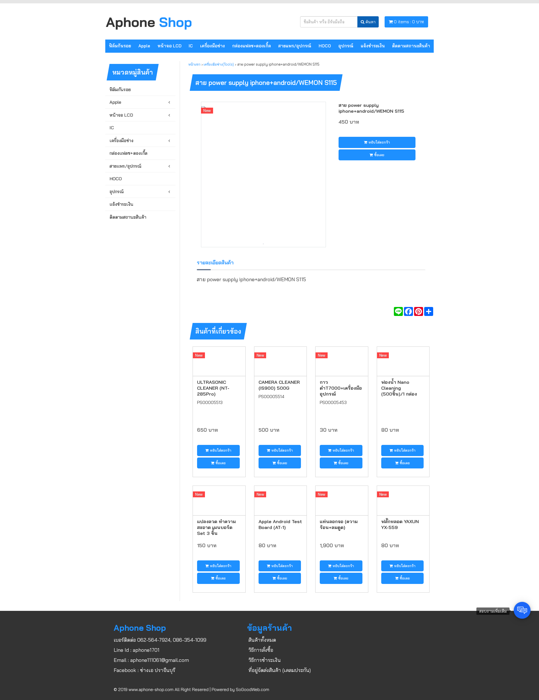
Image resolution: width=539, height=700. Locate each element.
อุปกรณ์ (345, 45)
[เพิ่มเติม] (429, 311)
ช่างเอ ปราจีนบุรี (157, 670)
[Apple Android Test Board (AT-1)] (280, 500)
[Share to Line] (398, 311)
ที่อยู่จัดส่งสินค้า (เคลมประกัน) (279, 670)
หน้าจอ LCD (169, 45)
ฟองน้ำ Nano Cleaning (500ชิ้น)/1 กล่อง (399, 388)
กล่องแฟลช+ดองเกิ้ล (251, 45)
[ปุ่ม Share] (419, 311)
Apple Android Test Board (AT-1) (280, 524)
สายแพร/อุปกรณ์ (294, 45)
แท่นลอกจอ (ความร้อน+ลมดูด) (339, 524)
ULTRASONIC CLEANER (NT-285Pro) (213, 388)
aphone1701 (146, 650)
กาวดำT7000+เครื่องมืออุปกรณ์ (341, 388)
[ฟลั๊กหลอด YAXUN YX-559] (403, 500)
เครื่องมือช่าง (212, 45)
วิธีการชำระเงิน (264, 660)
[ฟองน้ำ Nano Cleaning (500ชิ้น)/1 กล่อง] (403, 361)
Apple (144, 45)
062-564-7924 (153, 640)
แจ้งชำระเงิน (373, 45)
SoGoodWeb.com (252, 689)
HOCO (325, 45)
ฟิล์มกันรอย (120, 45)
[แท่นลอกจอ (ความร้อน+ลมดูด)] (342, 500)
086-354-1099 (189, 640)
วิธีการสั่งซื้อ (260, 650)
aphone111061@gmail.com (159, 660)
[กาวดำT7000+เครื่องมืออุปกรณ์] (342, 361)
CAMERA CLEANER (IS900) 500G (279, 385)
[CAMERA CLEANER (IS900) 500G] (280, 361)
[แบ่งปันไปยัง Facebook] (408, 311)
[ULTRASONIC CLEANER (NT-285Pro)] (219, 361)
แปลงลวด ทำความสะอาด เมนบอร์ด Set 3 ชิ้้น (216, 527)
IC (191, 45)
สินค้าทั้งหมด (262, 640)
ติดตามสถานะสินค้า (411, 45)
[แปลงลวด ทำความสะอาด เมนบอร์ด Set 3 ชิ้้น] (219, 500)
